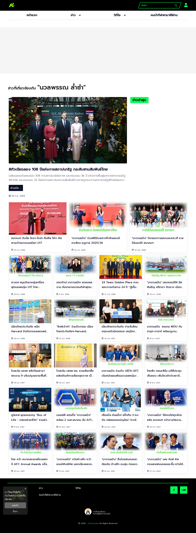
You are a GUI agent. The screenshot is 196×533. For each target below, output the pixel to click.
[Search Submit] (176, 5)
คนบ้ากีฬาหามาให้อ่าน (50, 495)
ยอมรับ (15, 505)
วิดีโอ (78, 488)
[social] (174, 490)
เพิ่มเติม (8, 499)
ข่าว (41, 488)
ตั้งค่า (15, 511)
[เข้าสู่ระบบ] (185, 4)
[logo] (11, 5)
